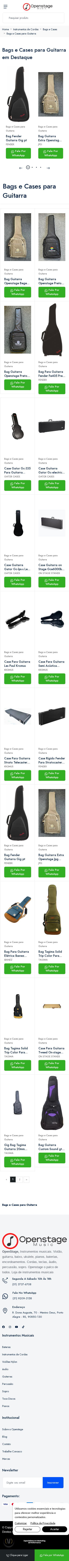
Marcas (6, 1459)
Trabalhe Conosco (12, 1451)
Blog (4, 1437)
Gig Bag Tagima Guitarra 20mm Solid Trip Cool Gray (15, 1147)
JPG (40, 144)
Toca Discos (8, 1399)
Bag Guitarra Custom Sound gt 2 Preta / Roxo (51, 1147)
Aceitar (54, 1529)
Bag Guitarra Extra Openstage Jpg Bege (49, 138)
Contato (6, 1444)
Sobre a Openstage (12, 1429)
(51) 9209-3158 (22, 1298)
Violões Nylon (9, 1362)
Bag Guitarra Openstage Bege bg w (15, 281)
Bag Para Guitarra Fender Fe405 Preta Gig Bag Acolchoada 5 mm (51, 374)
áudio (5, 1369)
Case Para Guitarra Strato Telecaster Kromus (17, 760)
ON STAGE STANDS (49, 573)
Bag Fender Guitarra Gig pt (16, 138)
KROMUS (8, 670)
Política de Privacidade (43, 1523)
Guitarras (7, 1376)
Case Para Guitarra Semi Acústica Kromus (51, 664)
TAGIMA (43, 960)
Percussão (7, 1384)
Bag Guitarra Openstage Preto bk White (15, 374)
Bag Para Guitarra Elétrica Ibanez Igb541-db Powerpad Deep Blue (16, 954)
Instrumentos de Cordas (25, 29)
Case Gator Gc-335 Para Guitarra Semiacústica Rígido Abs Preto (17, 470)
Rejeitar (27, 1529)
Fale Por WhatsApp (19, 153)
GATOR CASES (12, 476)
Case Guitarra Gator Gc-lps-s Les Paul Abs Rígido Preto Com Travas (16, 567)
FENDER (10, 144)
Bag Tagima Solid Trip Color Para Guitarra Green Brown (50, 954)
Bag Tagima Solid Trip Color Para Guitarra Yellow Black (16, 1050)
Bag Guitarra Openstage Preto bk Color (49, 281)
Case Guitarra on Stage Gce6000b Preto (50, 567)
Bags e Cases (50, 29)
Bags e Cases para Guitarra (21, 33)
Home (5, 29)
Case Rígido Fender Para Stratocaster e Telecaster (51, 760)
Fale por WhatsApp (53, 1555)
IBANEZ (8, 960)
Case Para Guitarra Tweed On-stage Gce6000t (51, 1050)
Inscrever (53, 1483)
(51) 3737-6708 (21, 1284)
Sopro (5, 1391)
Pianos (5, 1406)
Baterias (6, 1347)
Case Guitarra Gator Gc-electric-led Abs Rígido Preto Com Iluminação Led (50, 470)
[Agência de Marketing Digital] (34, 1541)
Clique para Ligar (18, 1555)
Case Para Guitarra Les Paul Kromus (17, 664)
